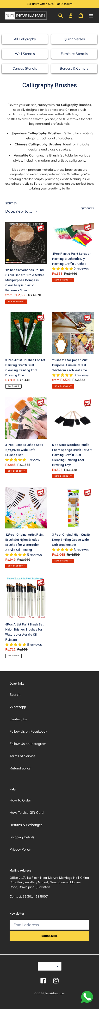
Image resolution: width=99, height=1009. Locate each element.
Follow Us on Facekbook (28, 731)
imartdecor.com (55, 993)
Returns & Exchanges (26, 825)
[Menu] (91, 15)
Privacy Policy (20, 849)
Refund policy (20, 768)
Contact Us (18, 719)
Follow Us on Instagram (28, 744)
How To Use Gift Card (26, 812)
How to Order (20, 800)
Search (15, 694)
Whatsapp (18, 707)
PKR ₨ (48, 966)
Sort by (11, 203)
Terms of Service (22, 756)
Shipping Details (22, 837)
